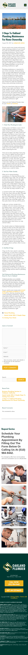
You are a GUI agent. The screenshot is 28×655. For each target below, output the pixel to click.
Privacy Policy (15, 596)
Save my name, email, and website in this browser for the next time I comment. (14, 361)
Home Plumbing (9, 313)
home (9, 103)
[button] (25, 5)
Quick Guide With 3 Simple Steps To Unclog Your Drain (13, 395)
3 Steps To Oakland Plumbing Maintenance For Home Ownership (13, 399)
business (15, 103)
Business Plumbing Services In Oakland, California (11, 392)
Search (4, 377)
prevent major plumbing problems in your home (13, 291)
